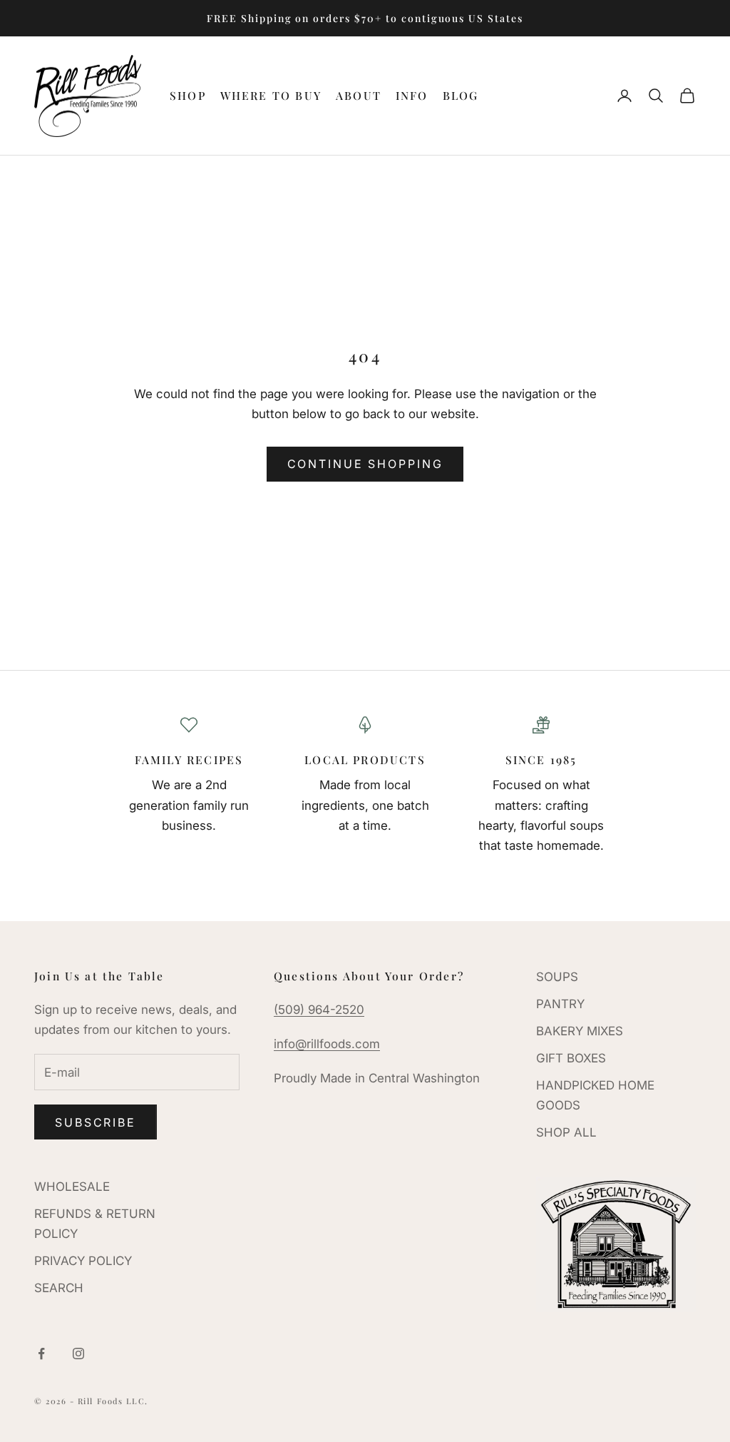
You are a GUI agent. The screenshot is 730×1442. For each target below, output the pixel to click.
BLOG (461, 95)
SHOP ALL (566, 1132)
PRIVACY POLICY (83, 1261)
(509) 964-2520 (319, 1009)
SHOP (188, 95)
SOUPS (557, 977)
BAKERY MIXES (579, 1031)
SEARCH (58, 1288)
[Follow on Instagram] (78, 1353)
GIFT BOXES (571, 1058)
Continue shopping (365, 464)
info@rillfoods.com (327, 1044)
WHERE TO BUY (271, 95)
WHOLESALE (72, 1186)
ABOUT (358, 95)
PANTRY (560, 1004)
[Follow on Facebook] (41, 1353)
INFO (412, 95)
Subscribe (95, 1122)
